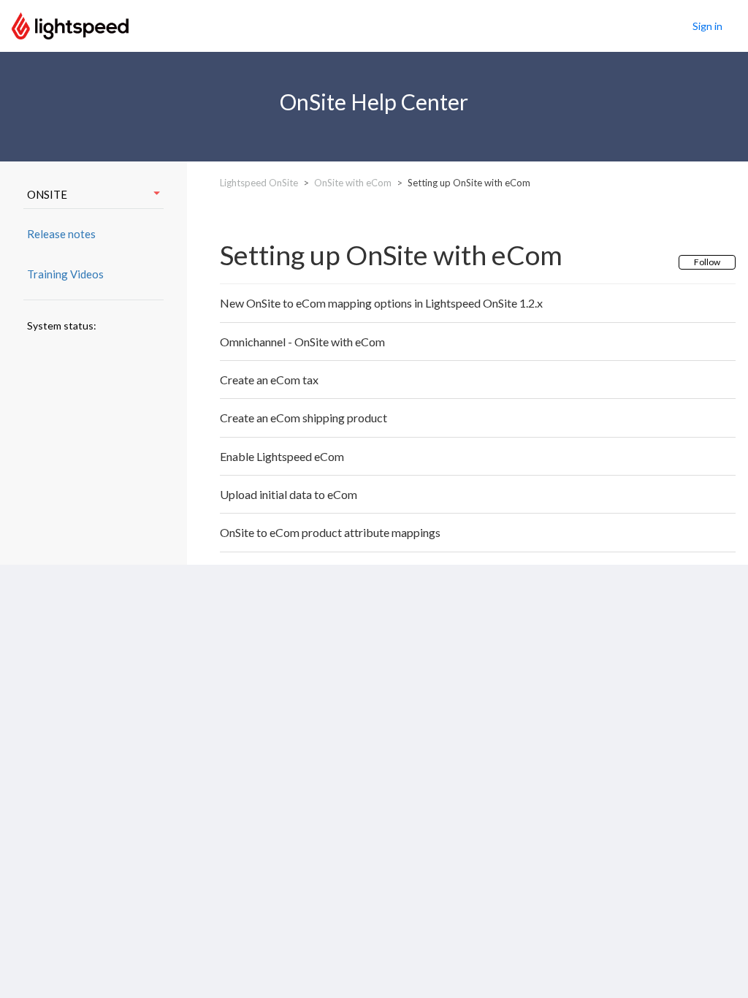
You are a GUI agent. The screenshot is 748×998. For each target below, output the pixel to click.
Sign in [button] (707, 26)
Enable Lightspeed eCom (282, 456)
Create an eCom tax (269, 379)
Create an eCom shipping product (303, 417)
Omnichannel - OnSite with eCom (302, 341)
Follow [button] (707, 261)
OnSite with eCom (353, 182)
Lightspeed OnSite (259, 182)
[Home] (70, 24)
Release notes (61, 233)
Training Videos (65, 274)
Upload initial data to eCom (288, 494)
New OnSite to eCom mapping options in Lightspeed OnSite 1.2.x (381, 303)
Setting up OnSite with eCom (469, 182)
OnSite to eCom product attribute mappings (330, 532)
